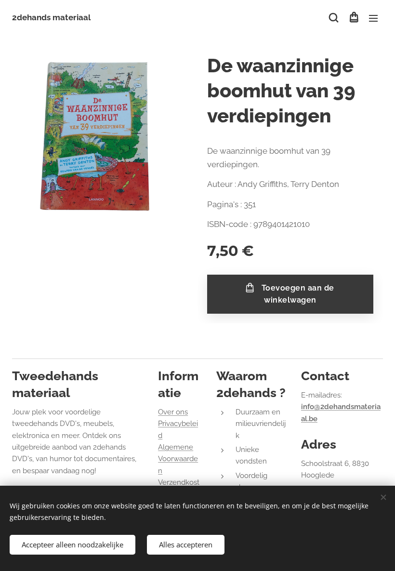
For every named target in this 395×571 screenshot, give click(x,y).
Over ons (173, 412)
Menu (373, 17)
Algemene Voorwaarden (178, 459)
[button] (333, 18)
